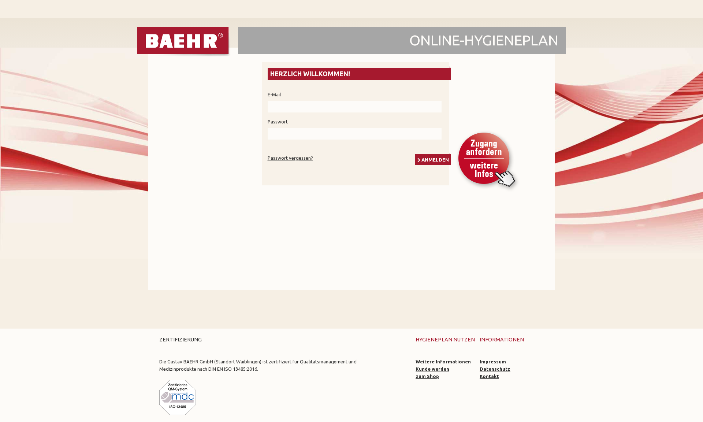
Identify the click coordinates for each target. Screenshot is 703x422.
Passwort (278, 121)
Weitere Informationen (443, 361)
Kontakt (489, 376)
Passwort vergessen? (290, 157)
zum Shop (427, 376)
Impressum (493, 361)
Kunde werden (432, 368)
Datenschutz (495, 368)
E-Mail (274, 94)
